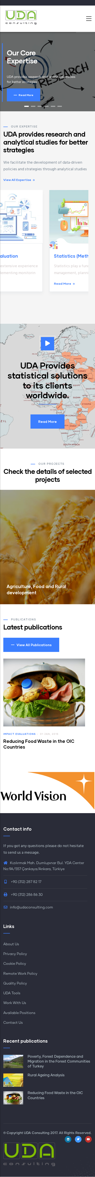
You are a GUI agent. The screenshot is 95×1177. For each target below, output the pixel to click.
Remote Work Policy (20, 973)
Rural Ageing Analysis (46, 1075)
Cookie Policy (14, 963)
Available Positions (19, 1013)
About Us (11, 944)
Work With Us (14, 1003)
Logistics (11, 733)
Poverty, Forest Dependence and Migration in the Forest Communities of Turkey (59, 1061)
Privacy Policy (15, 954)
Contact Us (13, 1022)
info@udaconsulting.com (31, 907)
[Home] (21, 17)
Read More (47, 422)
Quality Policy (15, 983)
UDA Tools (11, 993)
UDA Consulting (36, 1133)
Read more (16, 283)
